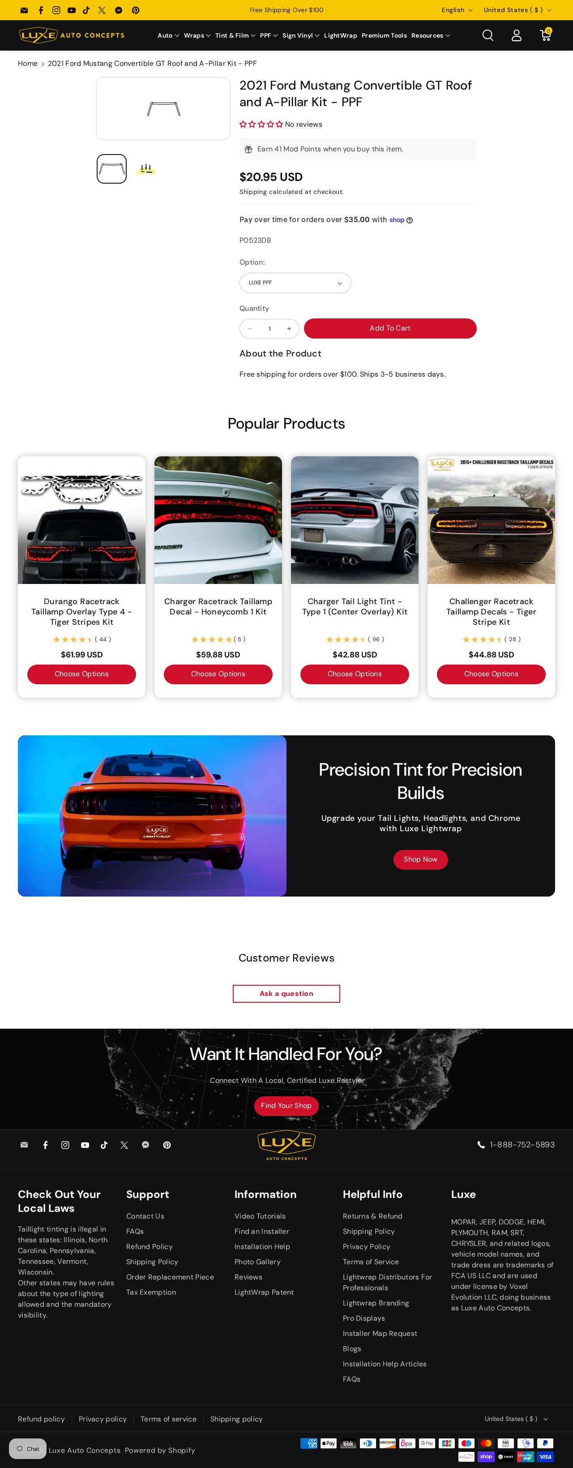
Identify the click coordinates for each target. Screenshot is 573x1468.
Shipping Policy (152, 1261)
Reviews (248, 1277)
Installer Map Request (380, 1333)
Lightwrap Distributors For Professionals (387, 1282)
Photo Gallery (258, 1261)
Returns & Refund (373, 1216)
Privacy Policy (366, 1246)
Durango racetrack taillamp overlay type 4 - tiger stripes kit (81, 612)
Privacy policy (103, 1419)
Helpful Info (373, 1194)
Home (28, 63)
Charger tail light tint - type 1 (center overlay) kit (355, 607)
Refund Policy (149, 1246)
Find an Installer (262, 1231)
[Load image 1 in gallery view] (112, 169)
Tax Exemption (151, 1292)
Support (147, 1194)
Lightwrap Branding (376, 1303)
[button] (168, 35)
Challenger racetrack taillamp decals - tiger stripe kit (491, 612)
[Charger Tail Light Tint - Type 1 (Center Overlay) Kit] (355, 520)
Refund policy (41, 1419)
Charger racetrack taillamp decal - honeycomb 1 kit (218, 607)
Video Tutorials (260, 1216)
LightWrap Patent (264, 1292)
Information (266, 1194)
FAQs (135, 1231)
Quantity (254, 308)
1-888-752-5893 (522, 1144)
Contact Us (145, 1216)
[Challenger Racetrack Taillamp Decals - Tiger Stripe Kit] (491, 520)
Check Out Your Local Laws (59, 1201)
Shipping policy (236, 1419)
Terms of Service (371, 1261)
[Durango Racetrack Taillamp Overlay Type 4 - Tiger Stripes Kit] (81, 520)
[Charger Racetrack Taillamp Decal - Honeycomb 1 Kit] (218, 520)
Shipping (253, 192)
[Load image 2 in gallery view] (146, 169)
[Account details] (516, 35)
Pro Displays (364, 1318)
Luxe (463, 1194)
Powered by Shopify (160, 1450)
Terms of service (169, 1419)
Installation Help (262, 1246)
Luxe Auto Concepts (85, 1450)
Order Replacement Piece (170, 1277)
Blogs (352, 1348)
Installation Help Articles (385, 1364)
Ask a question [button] (286, 993)
